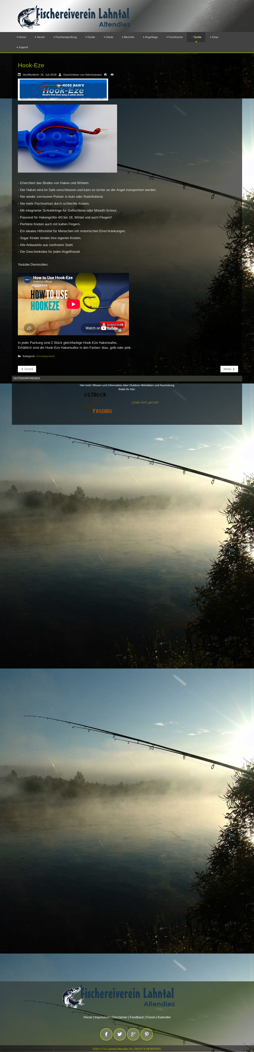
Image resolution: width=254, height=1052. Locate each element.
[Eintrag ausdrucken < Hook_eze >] (106, 74)
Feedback (137, 1017)
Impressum (102, 1017)
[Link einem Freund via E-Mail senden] (113, 74)
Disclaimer (119, 1017)
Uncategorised (45, 356)
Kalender (164, 1017)
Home (88, 1017)
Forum (150, 1017)
